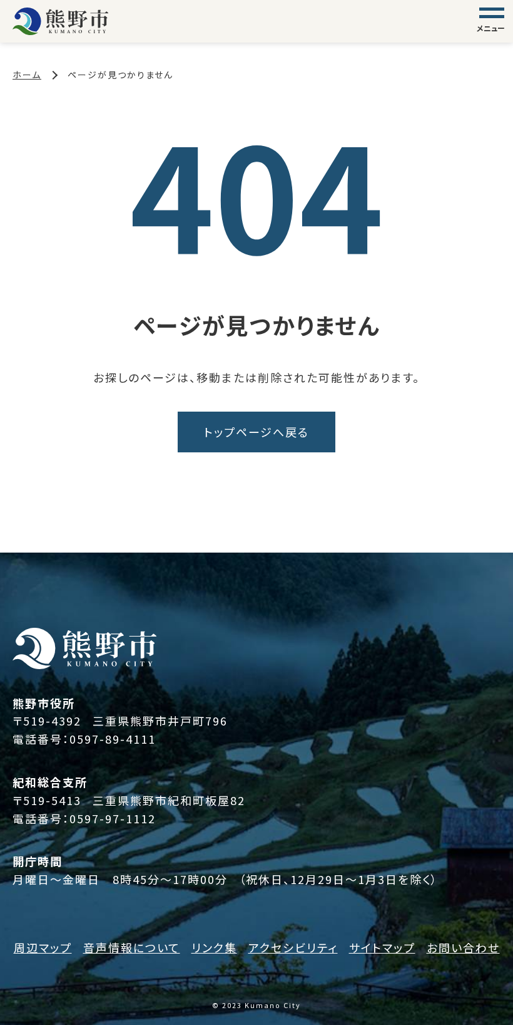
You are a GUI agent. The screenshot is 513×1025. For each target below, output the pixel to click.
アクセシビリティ (293, 947)
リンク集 (214, 947)
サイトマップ (382, 947)
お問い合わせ (463, 947)
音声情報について (131, 947)
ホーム (27, 74)
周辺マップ (43, 947)
